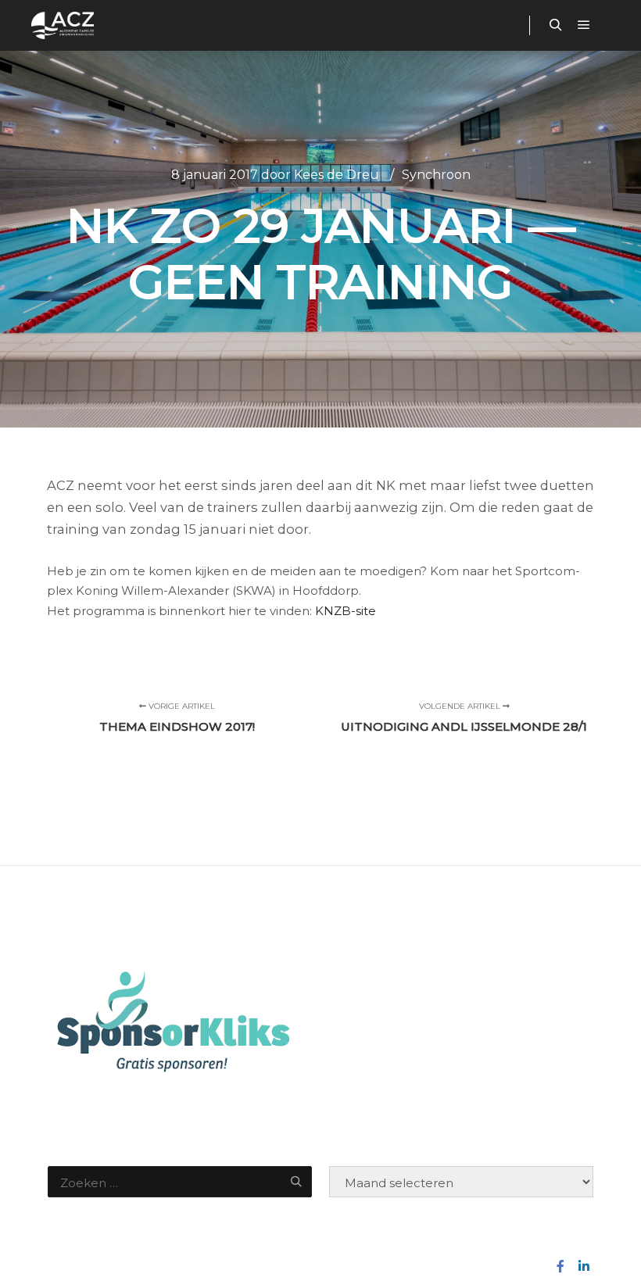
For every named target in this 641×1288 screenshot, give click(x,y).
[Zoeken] (556, 25)
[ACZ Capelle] (62, 25)
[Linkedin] (584, 1266)
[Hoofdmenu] (584, 25)
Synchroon (436, 174)
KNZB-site (345, 610)
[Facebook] (560, 1266)
